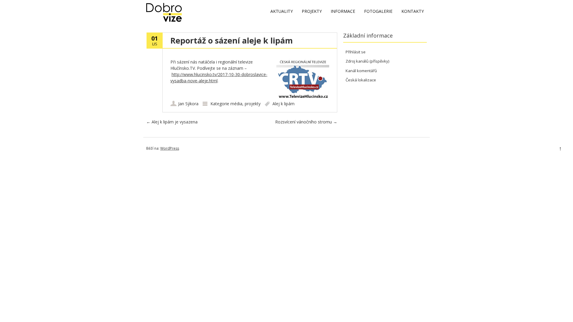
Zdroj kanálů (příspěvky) (367, 61)
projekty (253, 103)
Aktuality (281, 11)
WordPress (169, 148)
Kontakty (412, 11)
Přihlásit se (356, 52)
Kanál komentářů (361, 70)
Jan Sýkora (188, 103)
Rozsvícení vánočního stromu (306, 122)
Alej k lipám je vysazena (172, 122)
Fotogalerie (378, 11)
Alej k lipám (283, 103)
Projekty (312, 11)
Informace (343, 11)
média (236, 103)
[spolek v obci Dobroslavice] (164, 20)
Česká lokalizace (361, 80)
